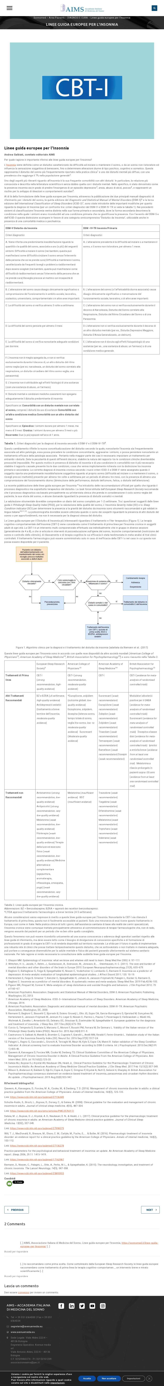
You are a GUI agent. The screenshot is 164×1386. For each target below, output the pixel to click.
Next (150, 1210)
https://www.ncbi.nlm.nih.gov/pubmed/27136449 (37, 1097)
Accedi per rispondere (16, 1251)
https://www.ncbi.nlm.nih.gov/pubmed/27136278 (37, 1145)
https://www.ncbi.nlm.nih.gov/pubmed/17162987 (37, 1159)
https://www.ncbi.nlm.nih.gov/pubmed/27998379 (37, 1128)
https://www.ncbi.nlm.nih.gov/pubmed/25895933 (37, 1173)
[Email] (9, 1183)
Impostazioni (133, 1378)
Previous (17, 1210)
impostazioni (57, 1382)
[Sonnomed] (82, 8)
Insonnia (11, 164)
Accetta (87, 1378)
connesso (23, 1292)
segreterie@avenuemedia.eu (27, 1326)
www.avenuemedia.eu (23, 1332)
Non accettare (109, 1378)
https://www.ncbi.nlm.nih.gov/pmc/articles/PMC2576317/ (42, 1111)
